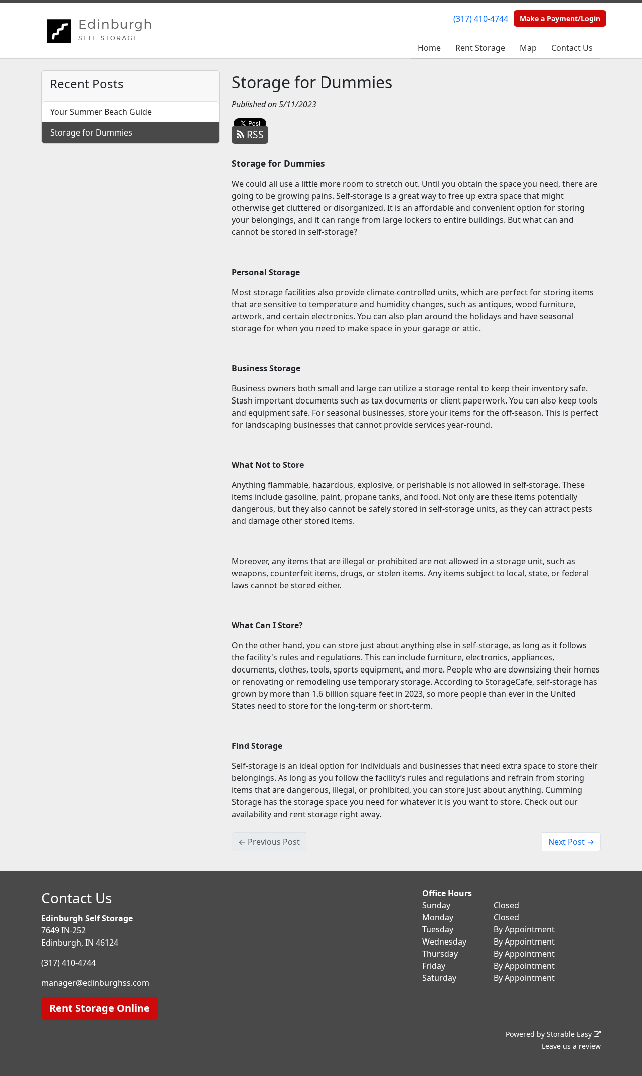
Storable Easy (570, 1034)
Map (528, 47)
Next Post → (571, 841)
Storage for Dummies (91, 132)
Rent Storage (480, 47)
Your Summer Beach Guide (101, 111)
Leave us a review (571, 1046)
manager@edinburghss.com (95, 982)
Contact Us (572, 47)
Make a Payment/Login (560, 18)
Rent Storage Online (99, 1008)
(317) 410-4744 (480, 18)
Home (429, 47)
